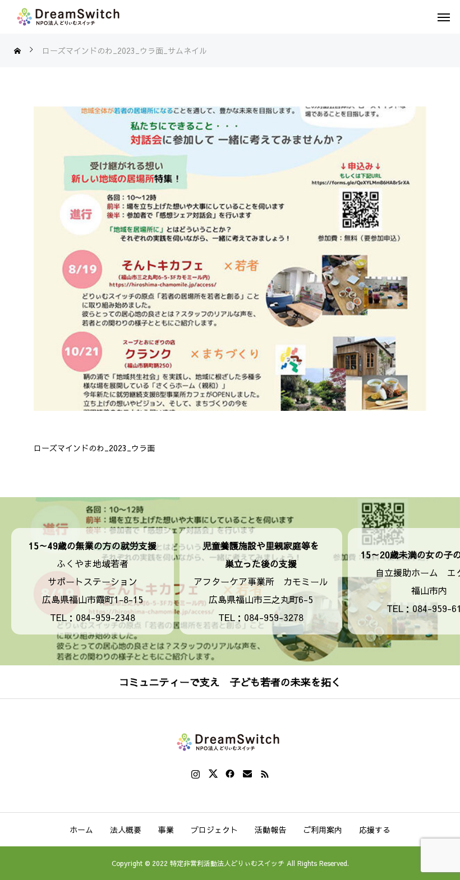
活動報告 (270, 829)
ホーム (81, 829)
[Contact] (247, 773)
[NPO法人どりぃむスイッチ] (70, 16)
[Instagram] (195, 773)
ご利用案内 (322, 829)
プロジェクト (214, 829)
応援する (374, 829)
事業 (166, 829)
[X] (213, 773)
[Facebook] (230, 773)
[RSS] (265, 773)
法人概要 (125, 829)
